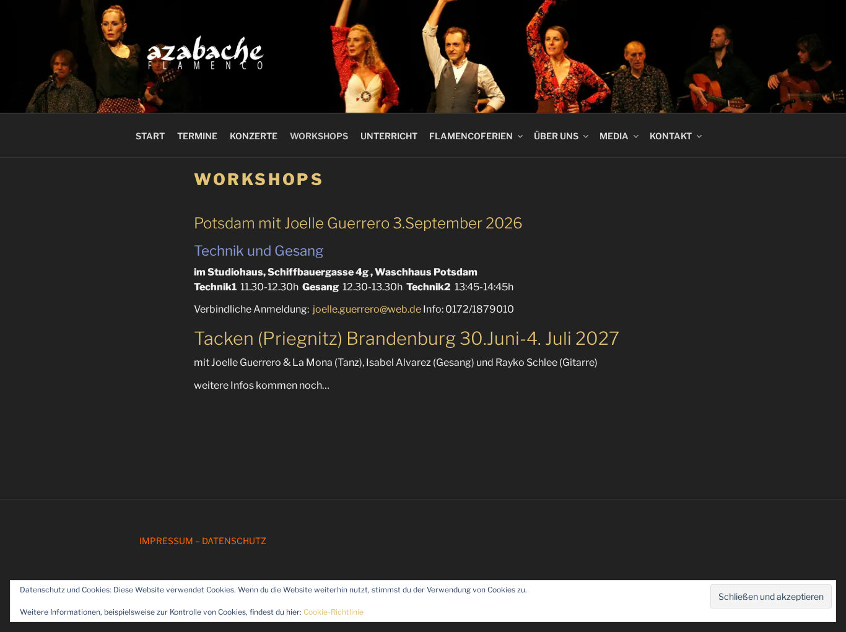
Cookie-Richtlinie (333, 612)
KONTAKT (671, 136)
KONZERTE (253, 136)
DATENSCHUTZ (234, 540)
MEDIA (614, 136)
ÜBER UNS (556, 136)
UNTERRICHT (388, 136)
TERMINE (197, 136)
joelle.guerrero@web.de (368, 309)
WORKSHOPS (319, 136)
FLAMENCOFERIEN (471, 136)
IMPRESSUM (166, 540)
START (150, 136)
